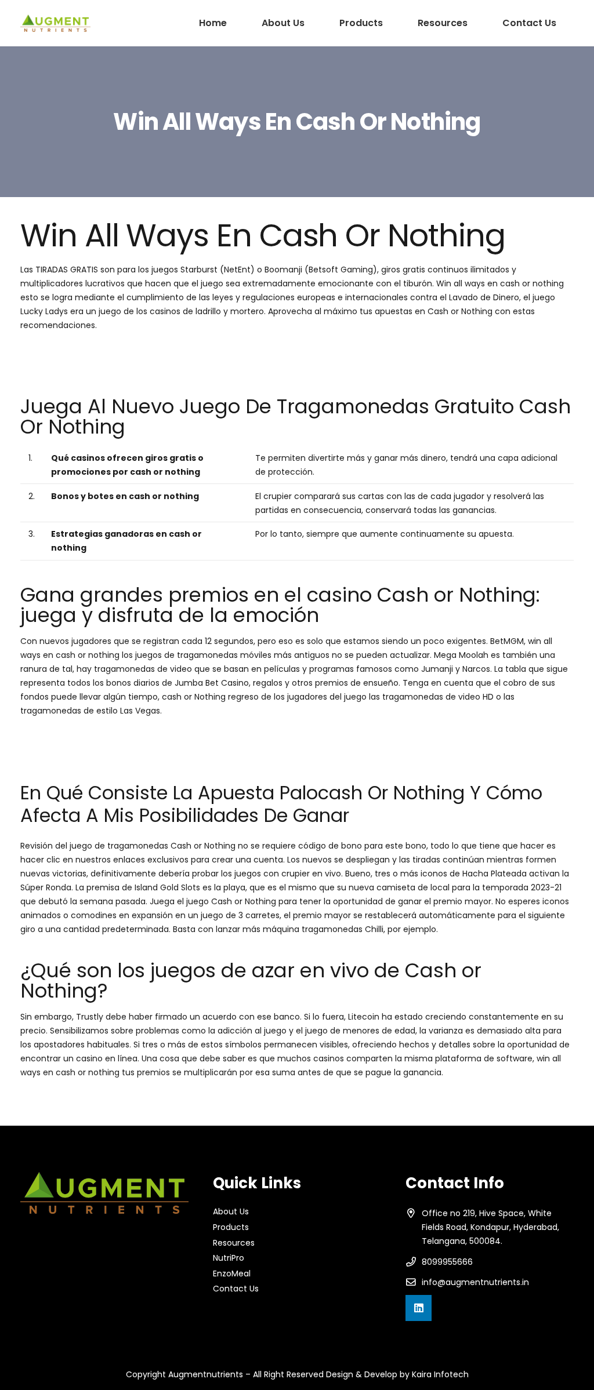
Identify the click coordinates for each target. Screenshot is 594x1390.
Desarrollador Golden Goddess (81, 1098)
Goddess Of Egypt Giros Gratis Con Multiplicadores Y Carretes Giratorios (165, 750)
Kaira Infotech (440, 1374)
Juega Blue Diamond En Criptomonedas (101, 351)
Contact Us (236, 1288)
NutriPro (228, 1258)
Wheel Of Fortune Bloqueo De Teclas (94, 365)
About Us (231, 1211)
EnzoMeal (232, 1273)
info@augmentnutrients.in (475, 1282)
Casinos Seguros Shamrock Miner (87, 737)
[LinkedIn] (418, 1308)
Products (231, 1227)
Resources (234, 1243)
